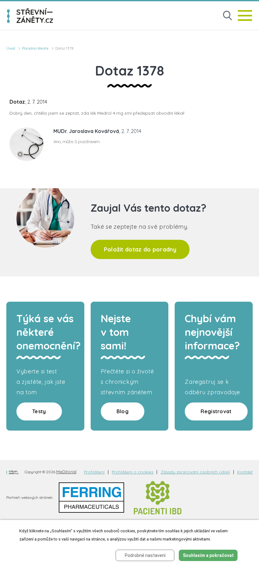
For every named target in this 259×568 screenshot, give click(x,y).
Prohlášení (94, 472)
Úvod (10, 48)
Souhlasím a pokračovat (208, 555)
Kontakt (245, 472)
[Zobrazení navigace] (245, 15)
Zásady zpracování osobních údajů (195, 472)
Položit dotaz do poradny (140, 249)
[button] (227, 15)
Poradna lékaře (35, 48)
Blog (123, 411)
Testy (39, 411)
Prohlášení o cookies (132, 472)
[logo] (30, 15)
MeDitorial (66, 471)
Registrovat (216, 411)
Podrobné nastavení (145, 555)
